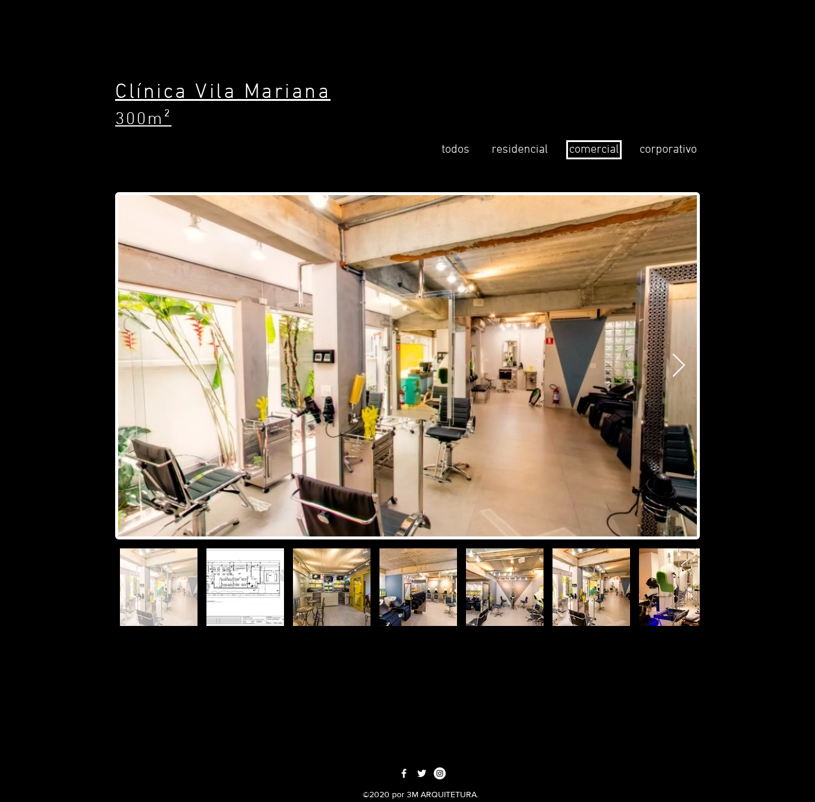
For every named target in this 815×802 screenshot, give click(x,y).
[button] (519, 149)
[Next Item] (678, 365)
